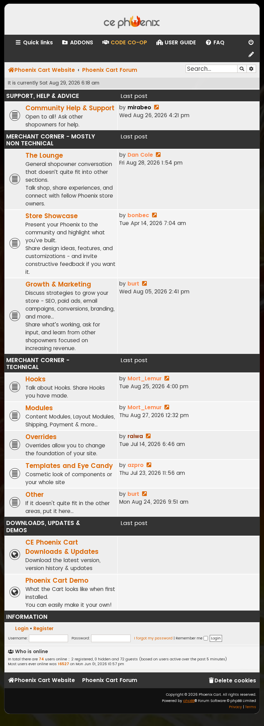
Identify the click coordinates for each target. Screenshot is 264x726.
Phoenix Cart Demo (56, 580)
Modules (39, 408)
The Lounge (44, 155)
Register (43, 628)
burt (133, 283)
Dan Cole (140, 154)
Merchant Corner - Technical (37, 363)
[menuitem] (77, 42)
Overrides (41, 437)
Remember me (190, 638)
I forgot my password (153, 638)
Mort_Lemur (145, 378)
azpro (136, 465)
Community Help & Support (69, 108)
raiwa (135, 436)
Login (22, 628)
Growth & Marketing (58, 284)
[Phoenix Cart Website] (132, 19)
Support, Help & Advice (42, 96)
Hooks (35, 379)
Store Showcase (51, 216)
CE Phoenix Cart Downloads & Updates (62, 547)
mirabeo (139, 107)
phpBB (189, 700)
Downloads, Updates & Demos (43, 526)
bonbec (138, 215)
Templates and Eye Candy (69, 465)
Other (34, 494)
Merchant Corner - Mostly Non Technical (50, 139)
